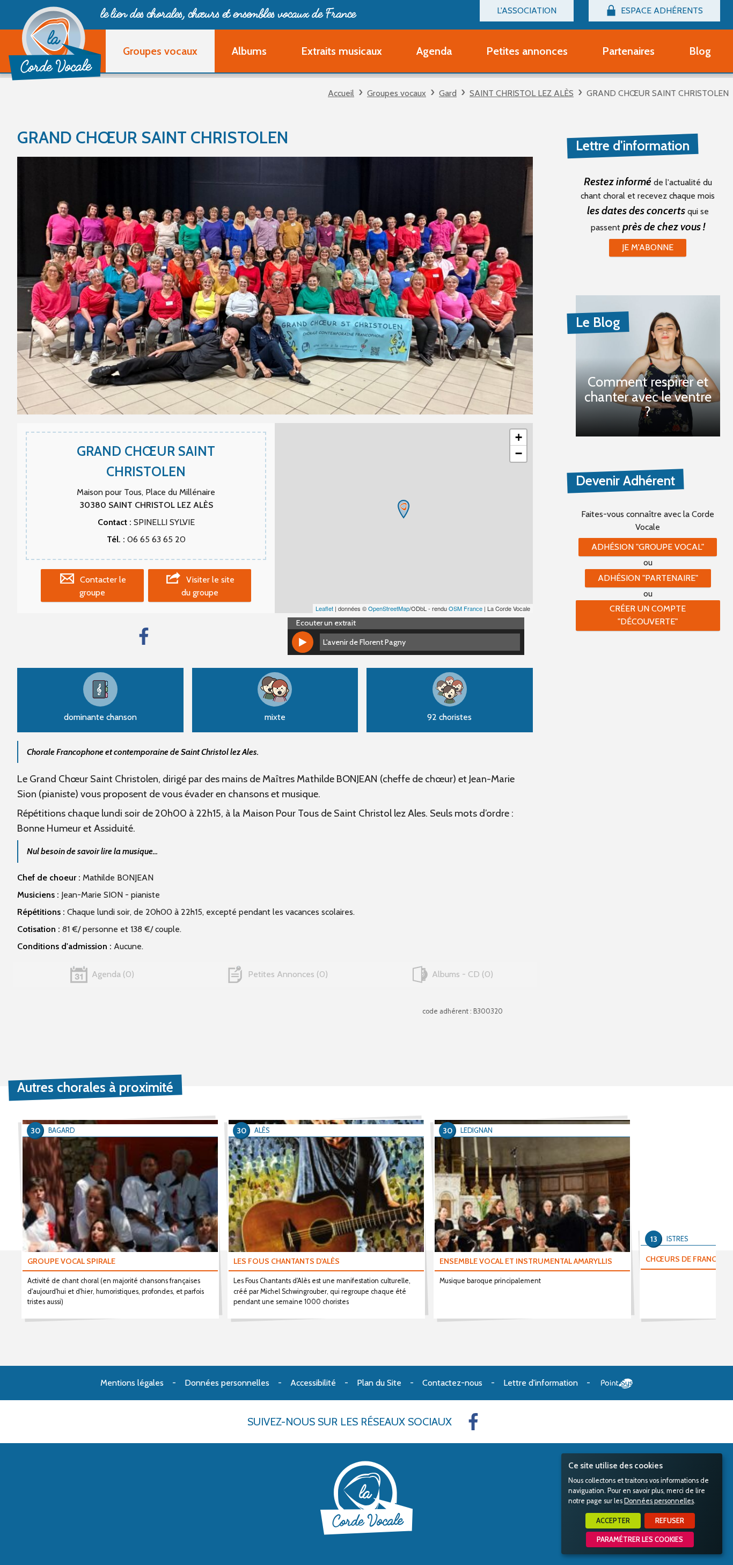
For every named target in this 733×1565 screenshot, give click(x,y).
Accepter (613, 1521)
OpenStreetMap (388, 608)
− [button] (518, 453)
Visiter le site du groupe (208, 586)
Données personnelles (659, 1501)
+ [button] (518, 437)
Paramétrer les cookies (640, 1539)
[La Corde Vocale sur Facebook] (473, 1422)
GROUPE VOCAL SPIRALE (71, 1261)
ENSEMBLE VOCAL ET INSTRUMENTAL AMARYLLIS (525, 1261)
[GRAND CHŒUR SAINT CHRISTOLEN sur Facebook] (144, 636)
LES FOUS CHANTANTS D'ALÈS (286, 1261)
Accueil (341, 93)
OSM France (465, 608)
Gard (448, 93)
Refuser (669, 1521)
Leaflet (324, 608)
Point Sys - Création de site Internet (617, 1383)
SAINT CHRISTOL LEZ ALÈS (522, 93)
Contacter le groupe (102, 586)
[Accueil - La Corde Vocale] (55, 43)
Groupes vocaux (396, 93)
